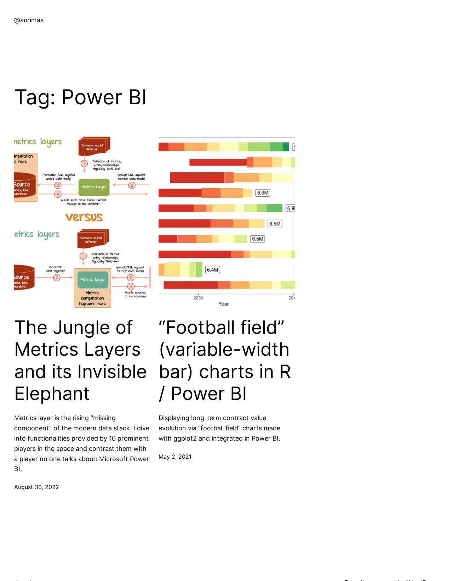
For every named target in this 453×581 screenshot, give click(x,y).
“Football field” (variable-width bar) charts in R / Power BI (225, 360)
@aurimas (29, 20)
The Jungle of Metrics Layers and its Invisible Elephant (80, 360)
